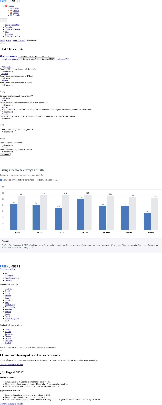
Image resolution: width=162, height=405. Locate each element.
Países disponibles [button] (12, 25)
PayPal (8, 343)
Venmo (8, 336)
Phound (4, 147)
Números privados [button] (12, 36)
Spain (7, 314)
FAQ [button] (7, 32)
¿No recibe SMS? (47, 59)
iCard (3, 100)
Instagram (9, 334)
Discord (8, 332)
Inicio (2, 40)
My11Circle (6, 67)
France (8, 298)
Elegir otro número (10, 59)
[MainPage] (10, 2)
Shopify (4, 114)
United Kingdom (12, 318)
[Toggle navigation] (3, 20)
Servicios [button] (8, 27)
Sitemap (8, 280)
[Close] (1, 350)
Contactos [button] (9, 34)
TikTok (4, 107)
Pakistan (8, 309)
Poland (8, 312)
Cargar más (5, 154)
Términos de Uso (12, 278)
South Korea (10, 305)
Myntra (4, 80)
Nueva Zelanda (19, 40)
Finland (8, 296)
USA (7, 321)
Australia (8, 289)
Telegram (9, 341)
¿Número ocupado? (28, 59)
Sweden (8, 316)
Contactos (9, 276)
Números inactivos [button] (12, 29)
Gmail (7, 329)
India (7, 302)
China (7, 293)
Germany (9, 300)
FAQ (7, 273)
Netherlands (10, 307)
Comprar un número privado (11, 365)
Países (8, 40)
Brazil (7, 291)
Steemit (4, 74)
